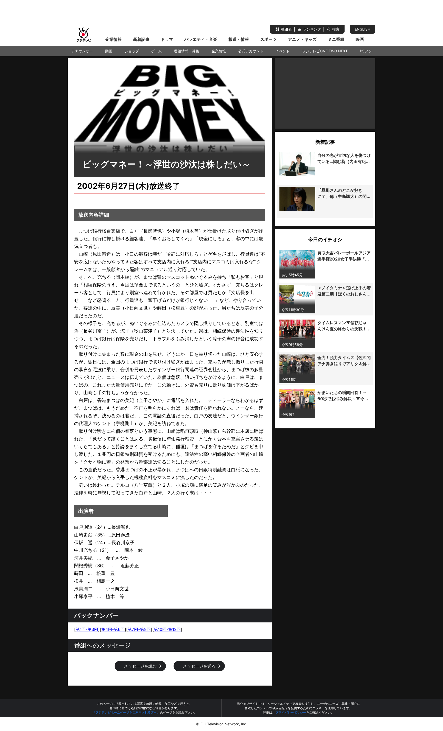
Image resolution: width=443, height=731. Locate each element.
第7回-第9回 (139, 629)
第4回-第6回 (113, 629)
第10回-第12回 (167, 629)
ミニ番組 (336, 39)
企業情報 (113, 39)
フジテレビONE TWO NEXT (325, 51)
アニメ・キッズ (302, 39)
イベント (282, 51)
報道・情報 (238, 39)
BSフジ (366, 51)
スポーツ (268, 39)
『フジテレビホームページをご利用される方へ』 (126, 712)
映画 (360, 39)
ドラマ (167, 39)
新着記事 (141, 39)
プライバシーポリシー (290, 712)
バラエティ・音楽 (200, 39)
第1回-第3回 (87, 629)
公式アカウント (250, 51)
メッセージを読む (140, 666)
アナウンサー (82, 51)
